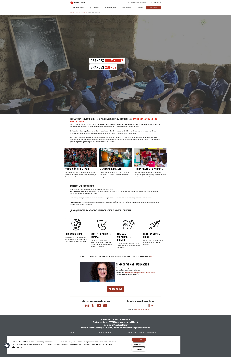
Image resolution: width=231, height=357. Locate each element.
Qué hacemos (94, 7)
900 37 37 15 (110, 322)
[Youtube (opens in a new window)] (104, 306)
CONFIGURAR (138, 344)
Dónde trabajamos (110, 7)
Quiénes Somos (78, 7)
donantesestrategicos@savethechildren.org (140, 272)
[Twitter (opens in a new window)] (93, 306)
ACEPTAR (139, 339)
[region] (93, 345)
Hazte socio (153, 8)
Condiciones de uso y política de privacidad (142, 332)
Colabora (140, 7)
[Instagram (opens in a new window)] (87, 306)
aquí (151, 256)
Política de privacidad (142, 309)
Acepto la (139, 309)
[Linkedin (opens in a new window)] (99, 306)
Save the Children (75, 12)
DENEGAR (139, 349)
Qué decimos (126, 7)
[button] (7, 345)
